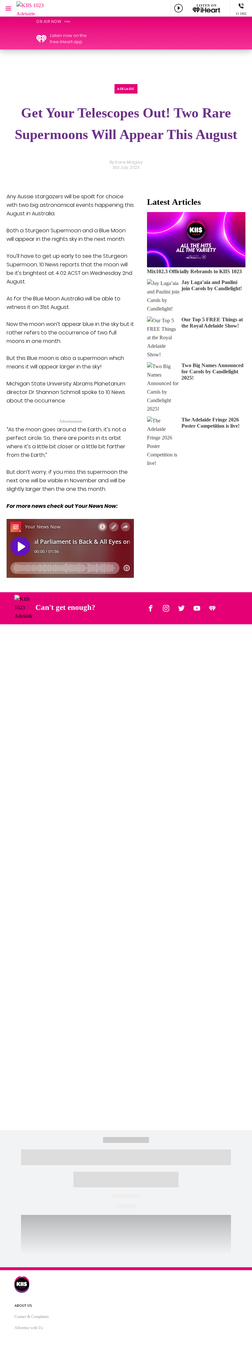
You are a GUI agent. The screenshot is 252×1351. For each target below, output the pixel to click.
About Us (23, 1305)
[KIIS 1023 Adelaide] (36, 8)
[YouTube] (197, 608)
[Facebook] (151, 608)
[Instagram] (166, 608)
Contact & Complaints (31, 1316)
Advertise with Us (28, 1327)
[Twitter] (181, 608)
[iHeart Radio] (212, 608)
